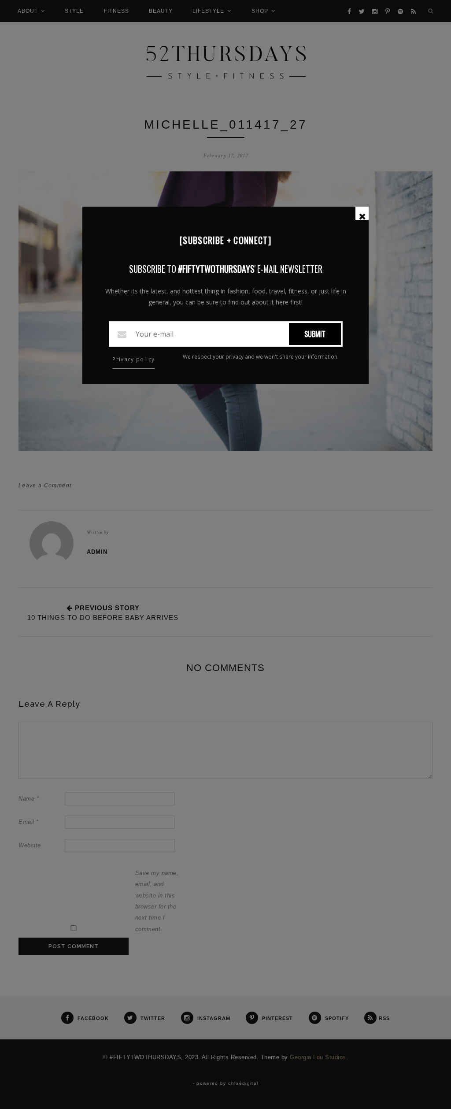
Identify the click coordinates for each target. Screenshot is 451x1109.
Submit (314, 334)
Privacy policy (133, 359)
